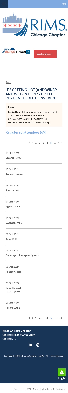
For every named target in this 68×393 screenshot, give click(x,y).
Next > (58, 142)
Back (8, 82)
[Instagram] (38, 345)
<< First (29, 142)
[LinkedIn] (30, 345)
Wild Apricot (34, 388)
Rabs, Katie (12, 238)
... (55, 142)
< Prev (32, 142)
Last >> (61, 142)
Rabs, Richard (13, 287)
